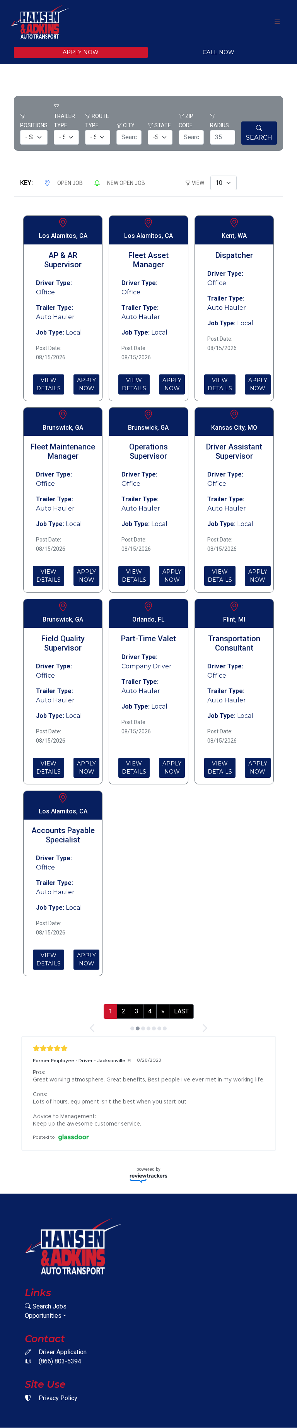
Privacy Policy (57, 1398)
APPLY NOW (81, 52)
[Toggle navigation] (277, 22)
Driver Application (62, 1352)
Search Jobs (49, 1306)
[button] (93, 1028)
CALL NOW (218, 52)
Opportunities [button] (43, 1315)
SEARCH (259, 137)
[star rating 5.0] (149, 1048)
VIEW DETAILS (48, 384)
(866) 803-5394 (59, 1361)
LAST (181, 1011)
